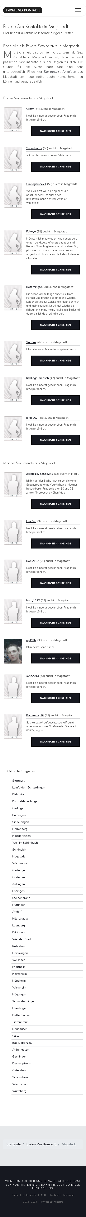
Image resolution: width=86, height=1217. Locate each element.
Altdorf (17, 912)
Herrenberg (20, 829)
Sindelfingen (20, 822)
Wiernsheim (20, 1084)
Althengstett (20, 1050)
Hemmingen (20, 953)
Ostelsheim (19, 1070)
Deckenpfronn (21, 1063)
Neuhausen (20, 1029)
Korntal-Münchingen (25, 801)
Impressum (68, 1195)
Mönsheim (19, 981)
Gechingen (19, 1057)
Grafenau (18, 877)
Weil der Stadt (22, 939)
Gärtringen (19, 870)
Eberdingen (19, 1008)
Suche (15, 1195)
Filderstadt (19, 794)
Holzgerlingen (21, 836)
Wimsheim (19, 988)
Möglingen (19, 994)
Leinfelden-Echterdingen (28, 788)
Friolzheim (18, 967)
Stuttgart (18, 781)
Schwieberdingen (23, 1001)
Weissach (18, 960)
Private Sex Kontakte (52, 1201)
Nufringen (18, 905)
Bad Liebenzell (22, 1043)
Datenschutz (29, 1195)
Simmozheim (20, 1077)
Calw (15, 1036)
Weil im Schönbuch (25, 843)
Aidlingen (18, 884)
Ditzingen (18, 932)
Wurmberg (19, 1091)
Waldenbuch (20, 863)
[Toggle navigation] (78, 10)
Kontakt (54, 1195)
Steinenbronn (21, 898)
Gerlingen (18, 808)
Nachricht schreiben (55, 131)
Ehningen (18, 891)
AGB (43, 1195)
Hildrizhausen (21, 919)
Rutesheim (19, 946)
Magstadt (18, 857)
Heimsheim (19, 974)
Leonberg (18, 925)
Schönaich (19, 850)
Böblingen (19, 815)
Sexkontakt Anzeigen (60, 71)
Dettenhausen (21, 1015)
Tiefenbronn (20, 1022)
